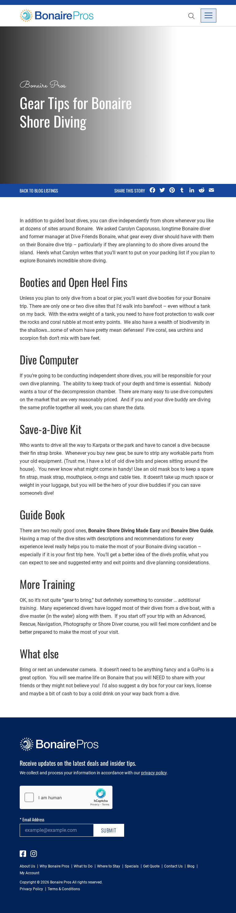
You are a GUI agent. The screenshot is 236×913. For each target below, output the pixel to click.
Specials (132, 866)
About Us (27, 866)
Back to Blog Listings (39, 191)
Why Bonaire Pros (54, 866)
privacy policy (154, 772)
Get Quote (151, 866)
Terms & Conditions (64, 889)
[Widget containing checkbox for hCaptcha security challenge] (66, 797)
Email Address (32, 819)
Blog (191, 866)
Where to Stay (108, 866)
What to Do (83, 866)
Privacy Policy (31, 889)
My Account (29, 873)
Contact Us (173, 866)
